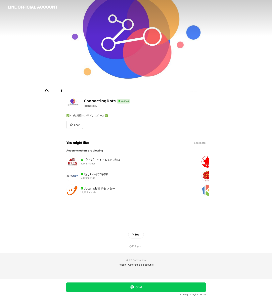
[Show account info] (123, 101)
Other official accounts (141, 264)
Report (122, 264)
